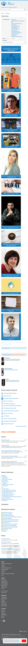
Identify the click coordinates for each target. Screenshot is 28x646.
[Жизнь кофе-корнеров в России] (11, 57)
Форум (3, 535)
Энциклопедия (4, 480)
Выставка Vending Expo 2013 (7, 492)
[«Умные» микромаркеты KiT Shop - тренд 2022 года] (11, 162)
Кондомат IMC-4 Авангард (6, 541)
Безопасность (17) (15, 31)
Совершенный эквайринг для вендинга (11, 338)
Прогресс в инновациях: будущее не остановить (11, 90)
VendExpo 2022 (5, 500)
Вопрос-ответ (3, 604)
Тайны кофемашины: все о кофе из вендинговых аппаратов (11, 275)
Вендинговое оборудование (6, 563)
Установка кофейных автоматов (11, 398)
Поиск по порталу (4, 590)
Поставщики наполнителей (10, 408)
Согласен (24, 640)
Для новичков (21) (15, 28)
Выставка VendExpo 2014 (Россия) (8, 494)
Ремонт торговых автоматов (10, 418)
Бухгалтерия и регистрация (7, 479)
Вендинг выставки (5, 481)
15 (10, 344)
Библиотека (3, 475)
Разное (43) (14, 24)
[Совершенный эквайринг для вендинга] (11, 325)
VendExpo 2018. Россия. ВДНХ (7, 499)
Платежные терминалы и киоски (10, 521)
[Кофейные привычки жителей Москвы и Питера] (11, 236)
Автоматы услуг (6, 522)
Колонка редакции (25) (16, 36)
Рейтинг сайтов (4, 586)
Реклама (2, 616)
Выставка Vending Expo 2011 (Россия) (9, 490)
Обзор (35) (13, 35)
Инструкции (3, 570)
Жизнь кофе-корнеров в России (11, 64)
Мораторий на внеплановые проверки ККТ (9, 461)
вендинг (16, 634)
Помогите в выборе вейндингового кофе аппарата (10, 545)
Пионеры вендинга (5, 488)
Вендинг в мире (5, 485)
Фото (2, 487)
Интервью (3, 601)
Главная (2, 13)
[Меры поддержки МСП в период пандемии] (11, 302)
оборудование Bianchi (14, 369)
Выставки (3, 599)
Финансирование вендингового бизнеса (8, 551)
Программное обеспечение (10, 421)
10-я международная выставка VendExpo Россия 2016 (12, 496)
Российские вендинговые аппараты (7, 573)
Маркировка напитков (5, 445)
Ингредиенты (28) (15, 26)
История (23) (14, 30)
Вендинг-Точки (4, 585)
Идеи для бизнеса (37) (16, 23)
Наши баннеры (4, 614)
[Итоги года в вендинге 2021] (11, 186)
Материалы (7, 13)
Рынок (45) (13, 19)
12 (2, 344)
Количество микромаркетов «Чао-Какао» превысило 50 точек (11, 227)
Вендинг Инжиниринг (9, 423)
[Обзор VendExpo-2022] (11, 139)
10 (21, 342)
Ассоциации (6, 415)
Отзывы (2, 572)
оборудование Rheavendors (15, 359)
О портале (3, 611)
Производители (7, 395)
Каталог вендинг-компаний (9, 390)
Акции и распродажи (8, 432)
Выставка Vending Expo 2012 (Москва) (9, 491)
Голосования (4, 483)
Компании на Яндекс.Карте (6, 567)
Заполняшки (3, 579)
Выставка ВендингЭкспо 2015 (7, 495)
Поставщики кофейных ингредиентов (12, 405)
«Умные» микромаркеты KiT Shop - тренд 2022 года (11, 176)
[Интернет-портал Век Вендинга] (14, 3)
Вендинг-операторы (8, 401)
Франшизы (12, 403)
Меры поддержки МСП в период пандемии (11, 310)
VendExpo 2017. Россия (6, 497)
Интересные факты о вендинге (7, 484)
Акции (2, 575)
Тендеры (2, 588)
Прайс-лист (3, 566)
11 (23, 342)
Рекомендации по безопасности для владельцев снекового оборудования (11, 49)
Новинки (2, 564)
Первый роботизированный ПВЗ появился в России (10, 450)
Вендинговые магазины (8, 515)
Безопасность (3, 602)
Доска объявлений (4, 583)
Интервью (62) (14, 27)
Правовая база (4, 476)
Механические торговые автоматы (11, 519)
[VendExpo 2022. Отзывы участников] (11, 123)
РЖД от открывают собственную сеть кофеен (9, 456)
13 (5, 344)
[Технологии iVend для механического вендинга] (11, 103)
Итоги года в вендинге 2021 (11, 194)
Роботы (4, 531)
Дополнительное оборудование (11, 410)
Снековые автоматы (7, 514)
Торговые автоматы (6, 354)
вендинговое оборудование (18, 354)
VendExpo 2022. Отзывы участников (11, 130)
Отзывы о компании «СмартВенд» (7, 548)
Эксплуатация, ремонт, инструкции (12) (16, 33)
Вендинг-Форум (4, 582)
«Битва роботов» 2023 (5, 439)
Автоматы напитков (7, 518)
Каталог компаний (4, 569)
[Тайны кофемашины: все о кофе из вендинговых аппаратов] (11, 260)
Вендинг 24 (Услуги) (8, 413)
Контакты (3, 610)
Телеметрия (5, 529)
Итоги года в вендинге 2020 (11, 293)
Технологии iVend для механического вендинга (11, 115)
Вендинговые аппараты (8, 509)
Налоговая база (5, 477)
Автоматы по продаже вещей (9, 525)
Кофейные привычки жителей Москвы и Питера (11, 245)
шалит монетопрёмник (5, 538)
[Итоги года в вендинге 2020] (11, 285)
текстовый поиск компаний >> (21, 426)
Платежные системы (7, 528)
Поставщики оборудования (10, 393)
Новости (3, 437)
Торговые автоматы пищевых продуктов (12, 516)
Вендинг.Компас (4, 581)
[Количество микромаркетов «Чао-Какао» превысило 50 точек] (11, 210)
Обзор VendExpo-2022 (11, 146)
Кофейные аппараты (7, 512)
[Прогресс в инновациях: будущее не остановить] (11, 77)
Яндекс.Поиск (3, 592)
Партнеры (3, 613)
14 (7, 344)
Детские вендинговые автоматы (10, 524)
